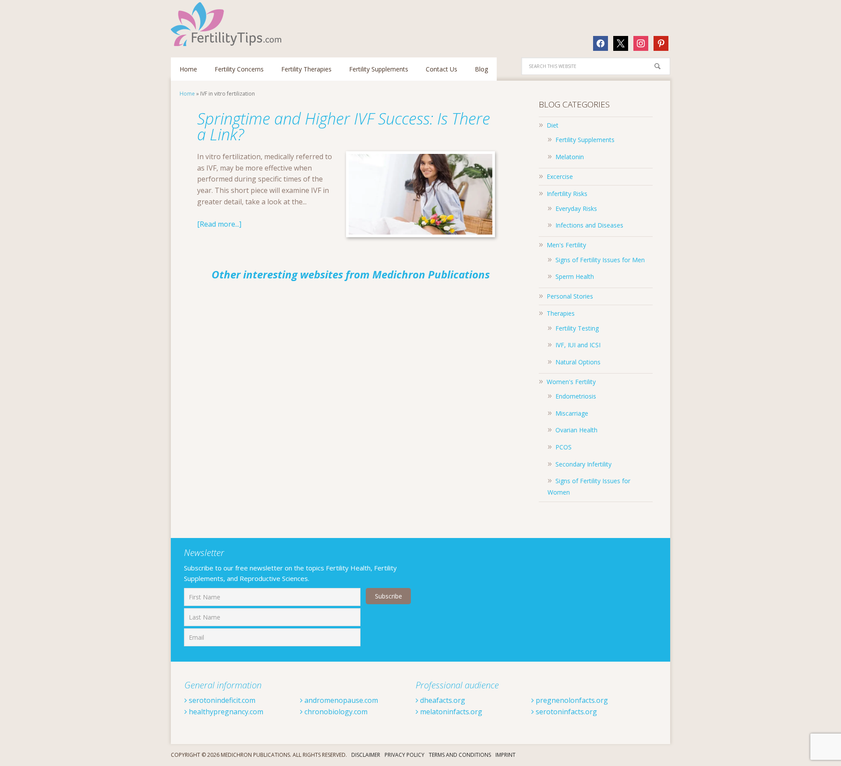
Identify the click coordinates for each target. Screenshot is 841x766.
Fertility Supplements (585, 139)
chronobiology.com (335, 711)
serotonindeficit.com (221, 700)
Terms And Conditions (460, 755)
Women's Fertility (571, 382)
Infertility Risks (567, 193)
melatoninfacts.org (450, 711)
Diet (552, 125)
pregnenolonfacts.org (571, 700)
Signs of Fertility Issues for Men (600, 260)
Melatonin (569, 157)
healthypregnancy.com (225, 711)
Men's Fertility (566, 245)
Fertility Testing (577, 328)
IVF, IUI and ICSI (578, 345)
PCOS (563, 447)
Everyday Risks (576, 208)
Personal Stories (570, 296)
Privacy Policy (404, 755)
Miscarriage (571, 413)
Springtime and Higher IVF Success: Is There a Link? (343, 126)
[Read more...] (219, 224)
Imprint (505, 755)
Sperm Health (574, 276)
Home (187, 93)
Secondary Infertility (583, 464)
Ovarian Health (576, 430)
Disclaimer (365, 755)
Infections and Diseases (589, 225)
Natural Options (578, 362)
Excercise (560, 176)
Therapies (561, 313)
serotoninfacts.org (565, 711)
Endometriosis (575, 396)
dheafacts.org (441, 700)
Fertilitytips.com (228, 24)
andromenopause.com (340, 700)
